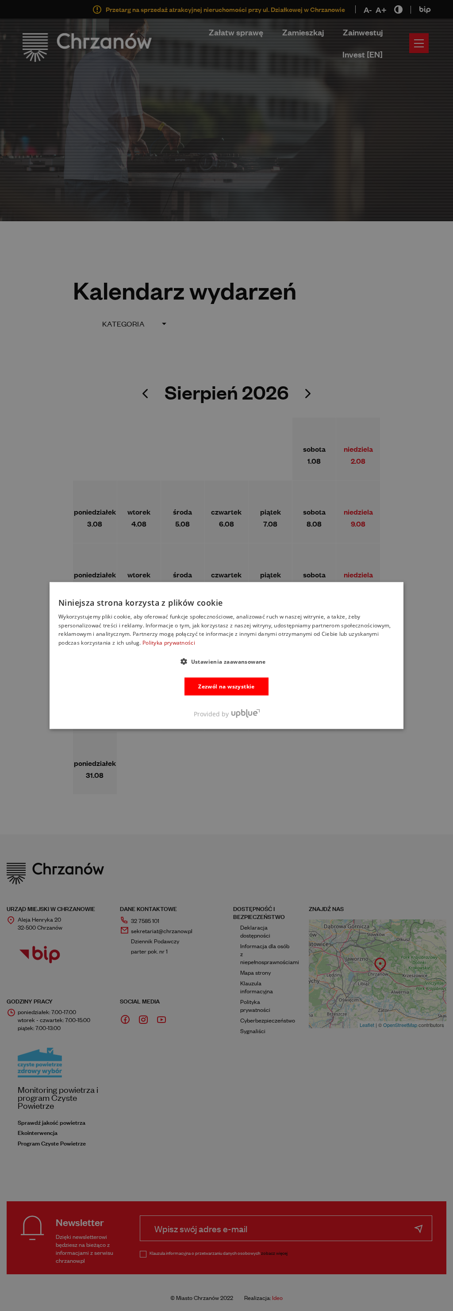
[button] (226, 661)
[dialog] (226, 655)
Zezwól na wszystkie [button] (226, 686)
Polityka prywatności (168, 642)
